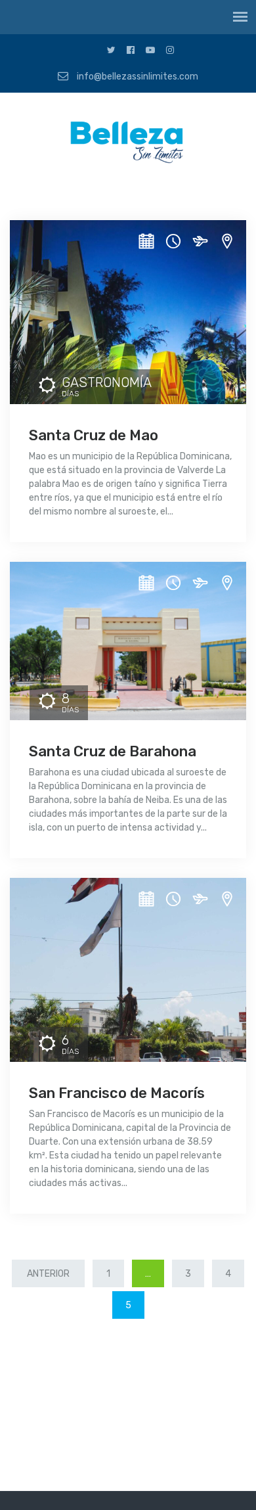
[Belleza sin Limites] (127, 144)
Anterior (48, 1273)
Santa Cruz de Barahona (112, 751)
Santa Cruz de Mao (93, 435)
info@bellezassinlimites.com (136, 76)
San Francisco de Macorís (117, 1093)
